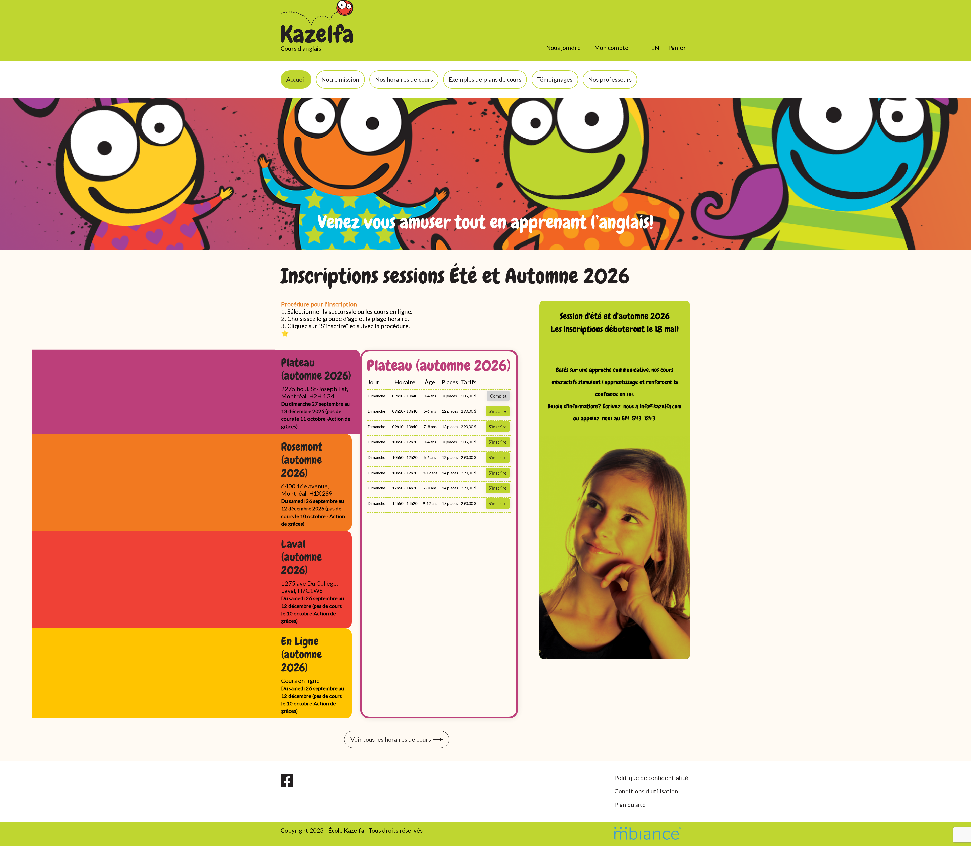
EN (655, 47)
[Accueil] (317, 22)
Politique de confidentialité (651, 777)
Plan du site (630, 804)
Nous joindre (563, 47)
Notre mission (340, 79)
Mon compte (611, 47)
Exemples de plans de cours (485, 79)
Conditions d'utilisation (646, 791)
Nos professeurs (610, 79)
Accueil (296, 79)
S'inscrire (498, 411)
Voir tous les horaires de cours (390, 739)
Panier (677, 47)
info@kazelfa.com (660, 406)
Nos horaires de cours (404, 79)
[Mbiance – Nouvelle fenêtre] (647, 833)
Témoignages (554, 79)
